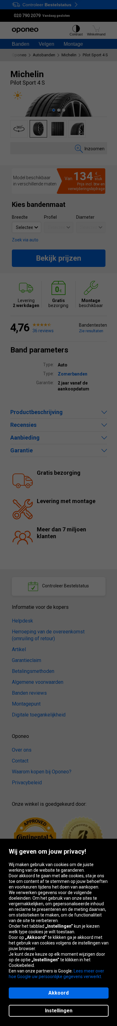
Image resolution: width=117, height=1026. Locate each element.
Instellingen (58, 1011)
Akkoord (58, 993)
